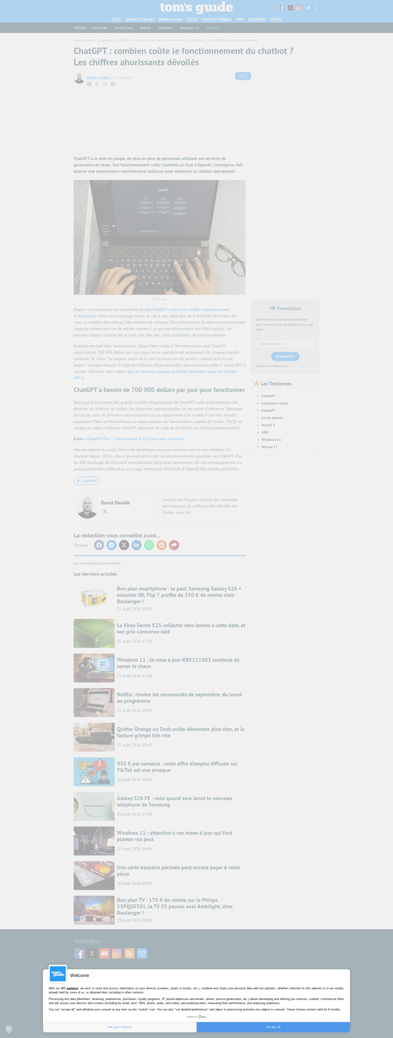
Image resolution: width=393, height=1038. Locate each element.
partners (72, 988)
